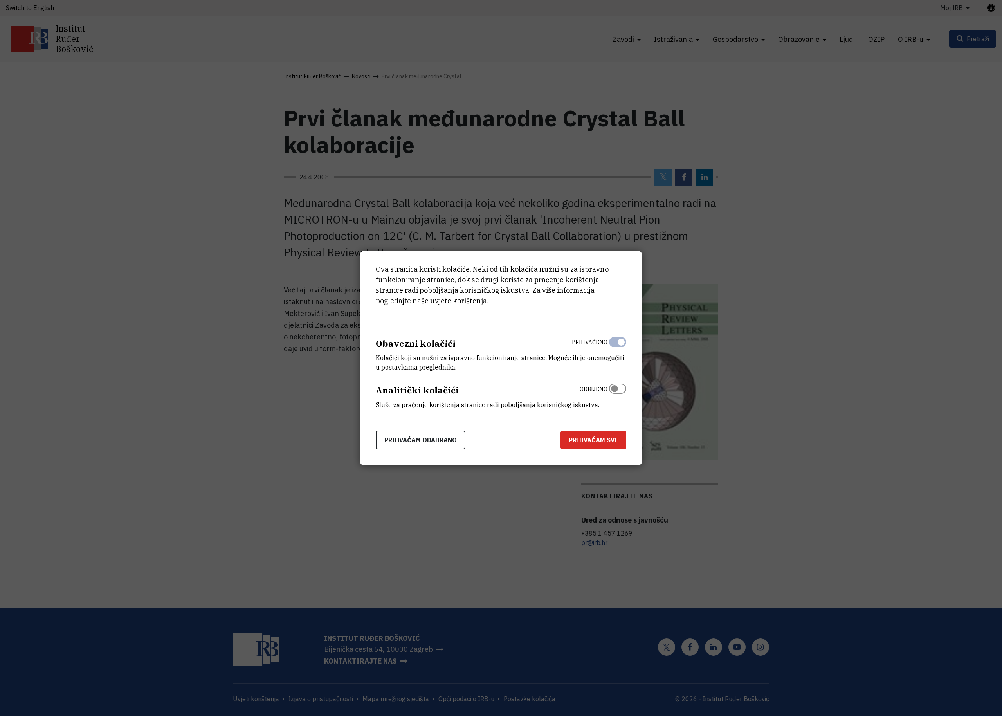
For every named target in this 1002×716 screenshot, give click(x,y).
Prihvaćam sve (593, 440)
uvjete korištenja (458, 300)
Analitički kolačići (417, 390)
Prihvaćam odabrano (420, 440)
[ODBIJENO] (617, 395)
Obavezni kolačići (416, 343)
